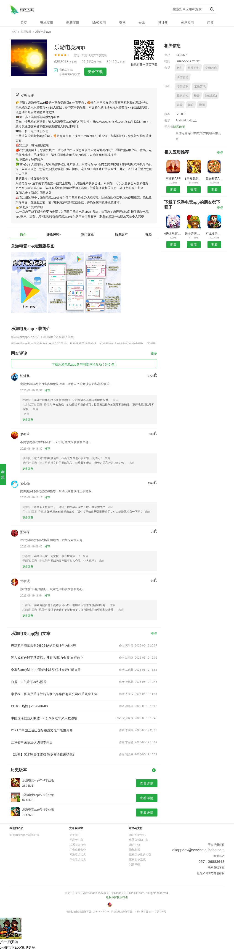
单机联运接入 (77, 859)
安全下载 (95, 71)
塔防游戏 (183, 86)
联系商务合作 (77, 844)
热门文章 (87, 234)
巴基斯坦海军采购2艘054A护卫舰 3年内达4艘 (43, 645)
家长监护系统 (137, 859)
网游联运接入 (77, 854)
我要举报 (134, 864)
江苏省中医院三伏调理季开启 (32, 742)
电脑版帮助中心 (138, 839)
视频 (148, 234)
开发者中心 (76, 839)
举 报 (3, 474)
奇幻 (180, 67)
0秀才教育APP (173, 233)
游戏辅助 (211, 95)
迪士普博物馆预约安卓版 (193, 233)
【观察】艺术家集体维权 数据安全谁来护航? (42, 754)
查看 (173, 189)
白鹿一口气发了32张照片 (29, 681)
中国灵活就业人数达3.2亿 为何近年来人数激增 (44, 718)
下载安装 (101, 55)
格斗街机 (194, 67)
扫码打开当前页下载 (144, 64)
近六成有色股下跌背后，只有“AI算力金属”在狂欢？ (47, 657)
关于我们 (74, 835)
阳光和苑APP (214, 178)
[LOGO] (22, 9)
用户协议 (134, 844)
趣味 (191, 104)
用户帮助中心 (137, 835)
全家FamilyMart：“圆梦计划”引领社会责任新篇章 (46, 669)
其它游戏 (183, 95)
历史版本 (121, 234)
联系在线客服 (216, 867)
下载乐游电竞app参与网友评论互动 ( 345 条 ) (84, 364)
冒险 (180, 104)
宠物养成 (211, 67)
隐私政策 (179, 126)
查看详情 (147, 783)
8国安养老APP (193, 178)
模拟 (202, 104)
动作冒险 (183, 77)
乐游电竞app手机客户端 (24, 835)
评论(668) (54, 234)
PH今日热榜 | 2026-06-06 (29, 706)
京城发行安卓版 (214, 233)
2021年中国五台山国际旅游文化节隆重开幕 (42, 730)
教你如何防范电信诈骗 (210, 873)
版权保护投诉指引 (140, 854)
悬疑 (197, 95)
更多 (154, 353)
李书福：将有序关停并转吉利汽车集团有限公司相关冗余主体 (54, 693)
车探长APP (173, 178)
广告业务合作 (77, 849)
